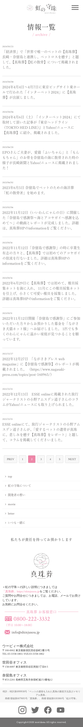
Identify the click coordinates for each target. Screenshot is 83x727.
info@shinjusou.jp (26, 632)
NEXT (72, 459)
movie (11, 504)
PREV (10, 459)
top (10, 476)
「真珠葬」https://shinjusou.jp (21, 591)
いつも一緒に (16, 522)
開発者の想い (16, 494)
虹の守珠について (19, 485)
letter (11, 513)
